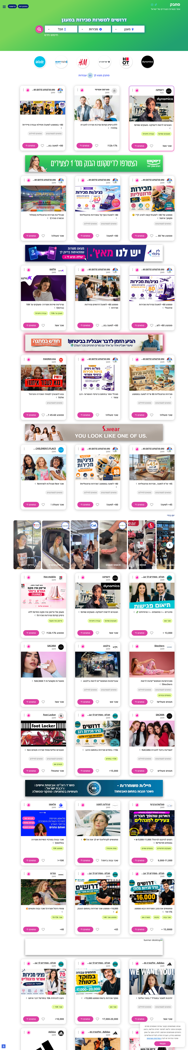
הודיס (53, 873)
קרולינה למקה (103, 804)
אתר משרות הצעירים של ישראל (165, 9)
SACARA (51, 645)
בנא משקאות (49, 358)
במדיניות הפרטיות (154, 1038)
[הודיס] (61, 874)
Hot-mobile (50, 576)
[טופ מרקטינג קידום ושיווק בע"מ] (60, 91)
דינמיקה (160, 89)
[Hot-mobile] (61, 578)
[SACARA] (61, 647)
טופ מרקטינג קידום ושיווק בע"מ (39, 89)
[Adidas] (61, 1033)
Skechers (159, 645)
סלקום (53, 269)
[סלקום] (61, 270)
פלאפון (52, 804)
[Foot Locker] (61, 716)
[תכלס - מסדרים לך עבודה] (169, 578)
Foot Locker (49, 714)
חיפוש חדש (51, 35)
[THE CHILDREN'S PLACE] (61, 450)
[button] (39, 29)
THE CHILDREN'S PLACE (43, 448)
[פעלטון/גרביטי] (169, 805)
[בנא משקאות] (61, 360)
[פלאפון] (61, 805)
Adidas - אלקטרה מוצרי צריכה (149, 962)
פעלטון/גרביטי (157, 804)
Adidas (52, 1031)
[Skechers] (169, 647)
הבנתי (163, 1043)
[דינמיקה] (168, 91)
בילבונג (106, 645)
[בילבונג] (115, 647)
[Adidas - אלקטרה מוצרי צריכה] (169, 964)
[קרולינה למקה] (115, 805)
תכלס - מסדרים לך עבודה (152, 576)
